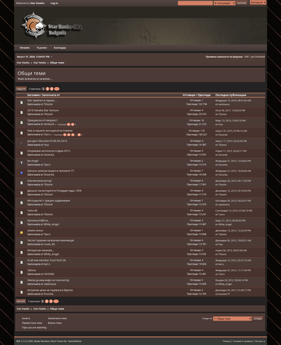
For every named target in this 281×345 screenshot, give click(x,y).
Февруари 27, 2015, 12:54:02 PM (233, 161)
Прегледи (204, 95)
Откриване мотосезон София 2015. (49, 151)
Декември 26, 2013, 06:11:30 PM (233, 180)
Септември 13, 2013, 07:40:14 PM (233, 210)
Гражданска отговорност (42, 120)
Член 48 (32, 210)
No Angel (32, 161)
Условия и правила (243, 341)
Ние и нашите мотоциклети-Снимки (50, 130)
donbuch (49, 124)
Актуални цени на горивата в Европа (50, 290)
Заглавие (33, 95)
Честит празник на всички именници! (50, 240)
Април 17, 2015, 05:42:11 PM (231, 151)
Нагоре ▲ (260, 341)
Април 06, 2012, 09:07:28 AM (231, 250)
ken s (47, 264)
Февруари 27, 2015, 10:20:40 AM (233, 170)
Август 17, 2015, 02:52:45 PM (231, 141)
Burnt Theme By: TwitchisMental (66, 341)
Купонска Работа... (38, 220)
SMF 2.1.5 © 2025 (24, 341)
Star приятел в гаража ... (42, 100)
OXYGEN (49, 274)
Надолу (21, 88)
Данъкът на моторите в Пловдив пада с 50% (54, 190)
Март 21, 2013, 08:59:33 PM (230, 220)
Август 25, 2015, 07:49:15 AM (231, 131)
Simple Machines (42, 341)
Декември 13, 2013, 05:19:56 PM (233, 190)
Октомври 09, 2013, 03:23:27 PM (233, 200)
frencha (48, 294)
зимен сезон (35, 230)
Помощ (227, 341)
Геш (220, 124)
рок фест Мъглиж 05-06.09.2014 (47, 141)
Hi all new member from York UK (46, 260)
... (76, 134)
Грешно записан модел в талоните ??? (50, 170)
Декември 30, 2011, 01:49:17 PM (233, 290)
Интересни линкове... (40, 250)
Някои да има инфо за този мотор (48, 280)
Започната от (51, 95)
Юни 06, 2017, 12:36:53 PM (230, 110)
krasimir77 (224, 294)
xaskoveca (224, 104)
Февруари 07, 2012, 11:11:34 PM (233, 270)
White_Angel (51, 224)
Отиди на (207, 318)
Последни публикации (230, 95)
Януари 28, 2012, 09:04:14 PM (231, 280)
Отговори (189, 95)
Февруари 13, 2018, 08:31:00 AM (233, 100)
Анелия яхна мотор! (39, 180)
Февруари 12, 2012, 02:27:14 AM (233, 260)
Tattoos (31, 270)
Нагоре (21, 301)
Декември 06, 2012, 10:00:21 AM (233, 240)
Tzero (47, 134)
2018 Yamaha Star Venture (43, 110)
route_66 (49, 244)
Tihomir (48, 104)
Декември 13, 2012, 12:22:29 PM (233, 230)
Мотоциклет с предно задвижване (48, 200)
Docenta (222, 134)
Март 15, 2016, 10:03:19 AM (230, 120)
